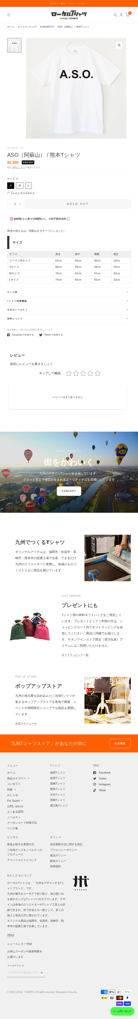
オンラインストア (27, 26)
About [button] (10, 934)
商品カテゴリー (16, 778)
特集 (10, 789)
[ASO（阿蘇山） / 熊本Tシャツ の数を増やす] (20, 204)
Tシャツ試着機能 (17, 301)
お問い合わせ (15, 806)
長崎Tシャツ (57, 783)
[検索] (115, 15)
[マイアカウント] (121, 15)
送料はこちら (18, 167)
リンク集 (12, 828)
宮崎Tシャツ (57, 799)
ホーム (10, 26)
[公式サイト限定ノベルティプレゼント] (69, 3)
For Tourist (13, 800)
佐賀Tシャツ (57, 777)
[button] (69, 491)
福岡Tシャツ (57, 772)
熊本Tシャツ (57, 788)
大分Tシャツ (57, 794)
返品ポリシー (58, 855)
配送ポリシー (58, 860)
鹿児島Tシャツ (59, 805)
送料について (15, 318)
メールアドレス (15, 965)
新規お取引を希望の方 (20, 844)
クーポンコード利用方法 (22, 822)
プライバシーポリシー (63, 849)
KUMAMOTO (47, 26)
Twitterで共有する (53, 334)
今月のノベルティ (17, 310)
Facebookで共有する (23, 334)
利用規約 (55, 866)
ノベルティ (14, 817)
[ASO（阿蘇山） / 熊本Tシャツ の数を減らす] (10, 204)
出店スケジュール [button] (26, 723)
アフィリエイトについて (22, 859)
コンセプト (14, 783)
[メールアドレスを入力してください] (41, 972)
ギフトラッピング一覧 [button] (75, 655)
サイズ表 (12, 292)
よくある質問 (15, 811)
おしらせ (12, 794)
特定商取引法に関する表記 (66, 844)
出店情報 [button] (120, 743)
